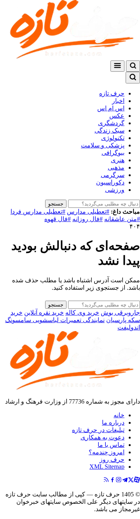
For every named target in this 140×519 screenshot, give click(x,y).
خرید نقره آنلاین (44, 312)
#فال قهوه (57, 219)
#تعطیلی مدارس (88, 211)
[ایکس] (131, 480)
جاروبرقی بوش (120, 312)
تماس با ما (111, 444)
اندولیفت (128, 327)
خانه (119, 415)
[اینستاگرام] (119, 480)
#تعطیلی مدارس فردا (37, 211)
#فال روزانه (87, 219)
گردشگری (111, 123)
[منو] (117, 66)
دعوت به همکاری (102, 437)
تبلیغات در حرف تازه (98, 430)
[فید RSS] (106, 480)
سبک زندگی (109, 130)
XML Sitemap (106, 466)
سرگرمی (112, 175)
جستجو (55, 204)
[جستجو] (133, 66)
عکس (116, 115)
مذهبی (116, 167)
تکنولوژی (112, 138)
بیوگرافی (113, 152)
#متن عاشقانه (122, 219)
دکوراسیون (110, 182)
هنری (117, 160)
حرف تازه (111, 93)
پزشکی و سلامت (102, 145)
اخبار (118, 100)
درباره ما (113, 422)
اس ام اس (110, 108)
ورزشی (114, 189)
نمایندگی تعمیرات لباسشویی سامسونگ (55, 320)
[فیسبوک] (112, 480)
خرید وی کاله (82, 312)
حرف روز (112, 459)
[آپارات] (137, 480)
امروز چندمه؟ (106, 452)
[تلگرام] (125, 480)
